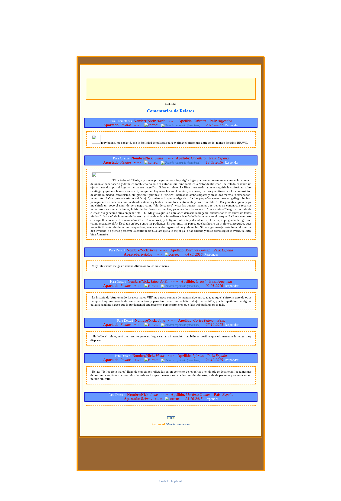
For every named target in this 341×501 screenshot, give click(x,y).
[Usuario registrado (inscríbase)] (180, 125)
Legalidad (176, 481)
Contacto (164, 481)
